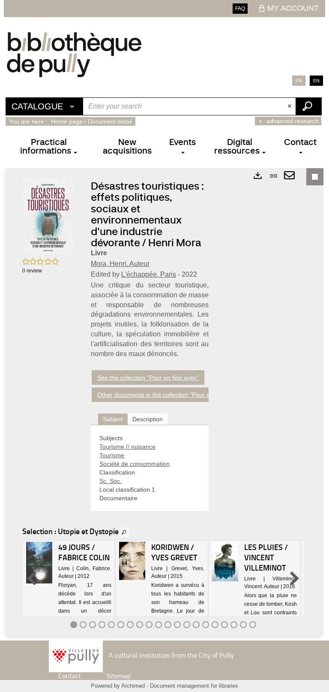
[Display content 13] (186, 624)
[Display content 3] (92, 624)
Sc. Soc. (110, 480)
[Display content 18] (233, 624)
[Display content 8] (139, 624)
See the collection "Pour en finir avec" (148, 377)
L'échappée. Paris (148, 274)
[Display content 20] (252, 624)
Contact (69, 675)
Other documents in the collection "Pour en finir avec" (169, 394)
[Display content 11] (167, 624)
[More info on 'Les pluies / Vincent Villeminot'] (225, 561)
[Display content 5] (111, 624)
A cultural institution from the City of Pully (171, 654)
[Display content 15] (205, 624)
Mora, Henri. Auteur (120, 263)
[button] (48, 215)
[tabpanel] (149, 468)
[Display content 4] (102, 624)
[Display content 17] (224, 624)
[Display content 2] (83, 624)
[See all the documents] (124, 532)
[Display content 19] (243, 624)
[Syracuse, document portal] (74, 54)
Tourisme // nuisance (127, 446)
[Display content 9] (149, 624)
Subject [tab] (113, 419)
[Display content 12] (177, 624)
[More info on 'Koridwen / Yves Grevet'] (132, 561)
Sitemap (119, 675)
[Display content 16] (215, 624)
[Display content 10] (158, 624)
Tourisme (111, 455)
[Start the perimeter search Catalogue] (308, 106)
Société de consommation (134, 463)
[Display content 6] (120, 624)
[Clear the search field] (290, 106)
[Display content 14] (196, 624)
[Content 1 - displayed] (73, 624)
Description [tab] (147, 419)
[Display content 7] (130, 624)
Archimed (133, 686)
